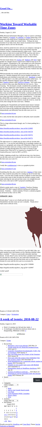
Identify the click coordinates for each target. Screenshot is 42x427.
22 (16, 415)
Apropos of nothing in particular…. (19, 372)
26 (11, 417)
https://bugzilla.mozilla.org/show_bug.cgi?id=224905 (16, 128)
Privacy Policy (12, 395)
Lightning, (20, 37)
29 (16, 417)
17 (7, 415)
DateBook (32, 77)
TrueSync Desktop (23, 82)
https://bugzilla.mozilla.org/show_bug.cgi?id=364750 (16, 131)
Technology (15, 314)
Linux (8, 314)
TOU (9, 397)
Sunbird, (13, 37)
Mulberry (28, 60)
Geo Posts (11, 392)
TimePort (6, 82)
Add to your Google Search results (18, 390)
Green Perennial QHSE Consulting (18, 393)
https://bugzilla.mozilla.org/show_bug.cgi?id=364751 (16, 135)
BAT (35, 60)
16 (5, 415)
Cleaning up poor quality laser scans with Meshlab (23, 365)
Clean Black (26, 424)
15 (16, 412)
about (9, 388)
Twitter (8, 340)
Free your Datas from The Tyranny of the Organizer (24, 354)
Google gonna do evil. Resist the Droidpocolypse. (23, 347)
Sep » (10, 421)
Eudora (19, 60)
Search (6, 377)
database (30, 172)
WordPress (16, 424)
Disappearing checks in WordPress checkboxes (22, 368)
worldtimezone (12, 165)
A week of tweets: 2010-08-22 (19, 319)
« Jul (5, 421)
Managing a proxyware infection (18, 345)
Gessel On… (6, 8)
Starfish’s (23, 187)
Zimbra (28, 37)
